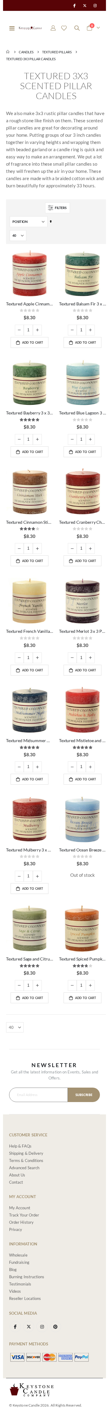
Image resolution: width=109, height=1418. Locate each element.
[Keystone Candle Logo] (30, 28)
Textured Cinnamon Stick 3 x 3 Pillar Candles (29, 522)
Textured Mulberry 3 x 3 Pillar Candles (29, 849)
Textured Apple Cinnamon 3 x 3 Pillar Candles (29, 303)
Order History (21, 1222)
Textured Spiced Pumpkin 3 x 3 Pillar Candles (82, 958)
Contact (16, 1182)
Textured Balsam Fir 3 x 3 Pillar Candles (82, 303)
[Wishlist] (64, 28)
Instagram (42, 1326)
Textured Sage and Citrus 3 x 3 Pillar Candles (29, 958)
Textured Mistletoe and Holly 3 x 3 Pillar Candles (82, 740)
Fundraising (19, 1262)
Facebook (15, 1326)
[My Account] (53, 28)
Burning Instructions (26, 1276)
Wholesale (18, 1255)
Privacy (15, 1229)
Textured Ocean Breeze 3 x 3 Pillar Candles (82, 849)
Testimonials (20, 1284)
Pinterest (55, 1326)
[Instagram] (95, 5)
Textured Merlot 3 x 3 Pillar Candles (82, 631)
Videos (15, 1291)
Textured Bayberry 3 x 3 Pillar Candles (29, 412)
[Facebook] (74, 5)
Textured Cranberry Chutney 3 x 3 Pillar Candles (82, 522)
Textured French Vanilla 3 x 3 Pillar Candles (29, 631)
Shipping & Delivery (26, 1153)
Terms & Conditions (26, 1160)
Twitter (28, 1326)
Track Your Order (24, 1215)
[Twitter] (84, 5)
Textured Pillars (57, 52)
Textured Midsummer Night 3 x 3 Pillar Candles (29, 740)
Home (8, 51)
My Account (19, 1207)
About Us (17, 1175)
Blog (13, 1269)
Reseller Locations (25, 1298)
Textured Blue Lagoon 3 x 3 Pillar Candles (82, 412)
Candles (26, 52)
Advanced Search (24, 1167)
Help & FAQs (20, 1146)
